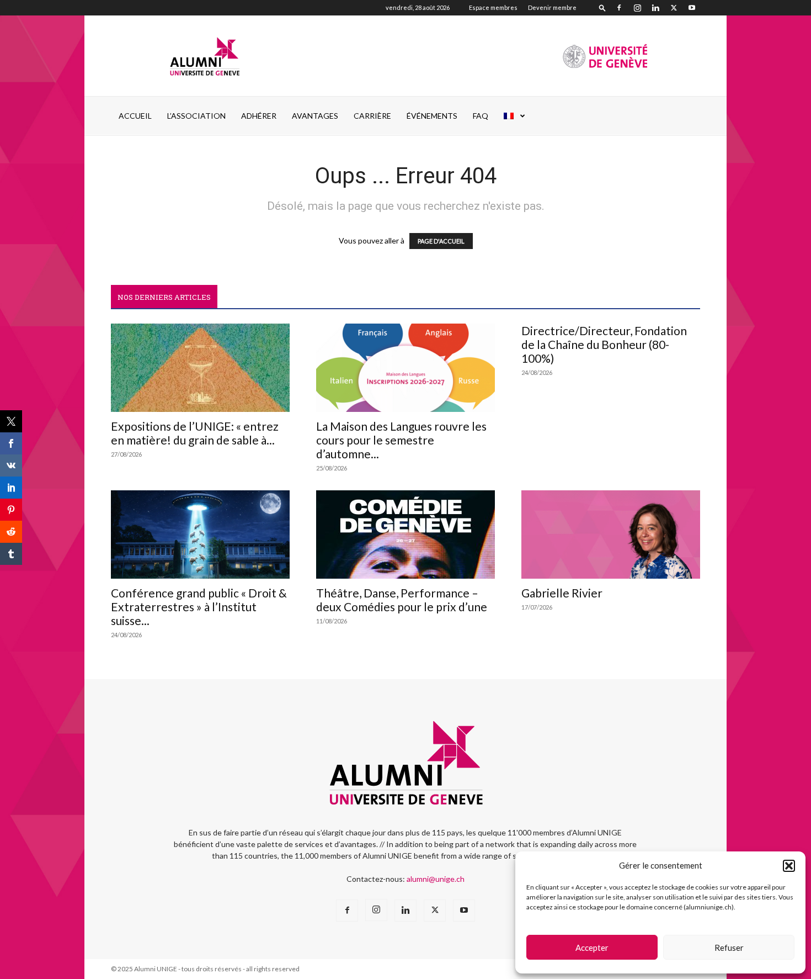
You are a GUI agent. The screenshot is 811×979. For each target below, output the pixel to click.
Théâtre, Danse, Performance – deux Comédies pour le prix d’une (401, 599)
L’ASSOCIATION (196, 115)
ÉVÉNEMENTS (432, 115)
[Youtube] (692, 7)
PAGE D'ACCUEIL (441, 241)
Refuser (729, 947)
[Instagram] (637, 7)
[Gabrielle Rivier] (610, 534)
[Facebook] (619, 7)
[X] (673, 7)
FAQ (480, 115)
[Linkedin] (655, 7)
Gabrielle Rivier (561, 593)
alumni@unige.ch (436, 878)
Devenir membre (552, 7)
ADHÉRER (258, 115)
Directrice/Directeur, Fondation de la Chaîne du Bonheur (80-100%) (604, 344)
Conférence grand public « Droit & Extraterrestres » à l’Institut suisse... (199, 606)
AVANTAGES (315, 115)
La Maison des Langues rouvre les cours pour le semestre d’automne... (401, 440)
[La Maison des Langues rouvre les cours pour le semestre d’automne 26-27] (405, 368)
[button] (788, 865)
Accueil (135, 115)
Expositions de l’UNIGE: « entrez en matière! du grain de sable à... (195, 433)
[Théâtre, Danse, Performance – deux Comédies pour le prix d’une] (405, 534)
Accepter (592, 947)
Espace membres (493, 7)
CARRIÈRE (372, 115)
